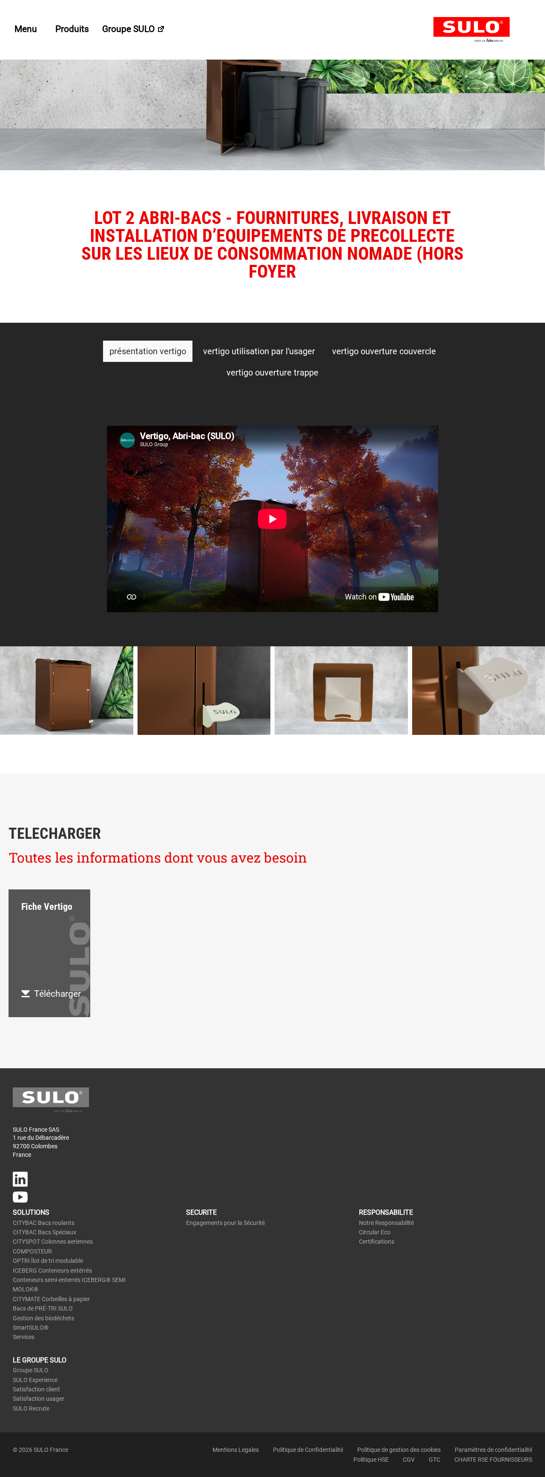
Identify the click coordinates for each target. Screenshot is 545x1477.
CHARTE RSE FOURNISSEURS (493, 1459)
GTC (434, 1459)
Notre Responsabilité (386, 1222)
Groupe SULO (129, 29)
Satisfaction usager (38, 1398)
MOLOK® (25, 1289)
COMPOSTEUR (32, 1251)
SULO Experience (35, 1380)
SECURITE (201, 1212)
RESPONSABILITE (386, 1212)
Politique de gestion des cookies (399, 1449)
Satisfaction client (36, 1389)
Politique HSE (371, 1459)
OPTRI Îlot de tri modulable (48, 1260)
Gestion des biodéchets (43, 1318)
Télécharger (57, 994)
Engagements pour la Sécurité (225, 1222)
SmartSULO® (31, 1327)
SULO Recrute (31, 1408)
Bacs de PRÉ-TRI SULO (43, 1308)
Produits (72, 29)
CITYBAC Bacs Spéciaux (44, 1232)
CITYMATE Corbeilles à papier (51, 1299)
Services (23, 1337)
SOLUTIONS (31, 1212)
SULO (482, 30)
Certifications (376, 1241)
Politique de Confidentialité (308, 1449)
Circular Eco (374, 1232)
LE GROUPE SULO (39, 1360)
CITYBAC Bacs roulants (44, 1222)
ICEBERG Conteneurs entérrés (52, 1270)
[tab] (147, 351)
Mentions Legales (235, 1449)
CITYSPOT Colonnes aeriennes (53, 1241)
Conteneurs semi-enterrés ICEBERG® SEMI (69, 1279)
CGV (409, 1459)
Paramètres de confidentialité (493, 1449)
